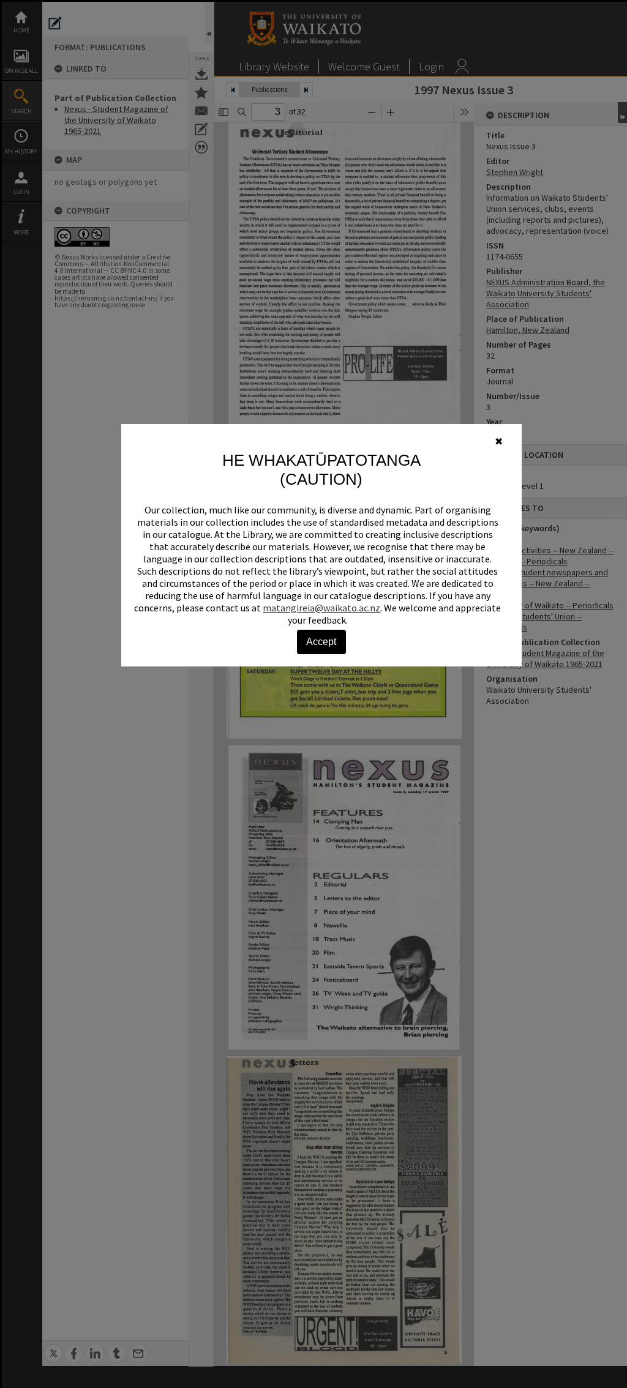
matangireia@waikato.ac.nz (321, 608)
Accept (321, 641)
